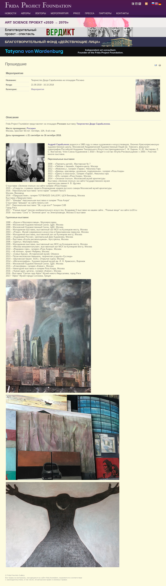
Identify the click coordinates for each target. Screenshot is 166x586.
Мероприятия (37, 89)
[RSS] (146, 4)
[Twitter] (136, 3)
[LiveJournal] (139, 3)
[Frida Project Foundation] (38, 7)
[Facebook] (133, 3)
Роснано (31, 128)
